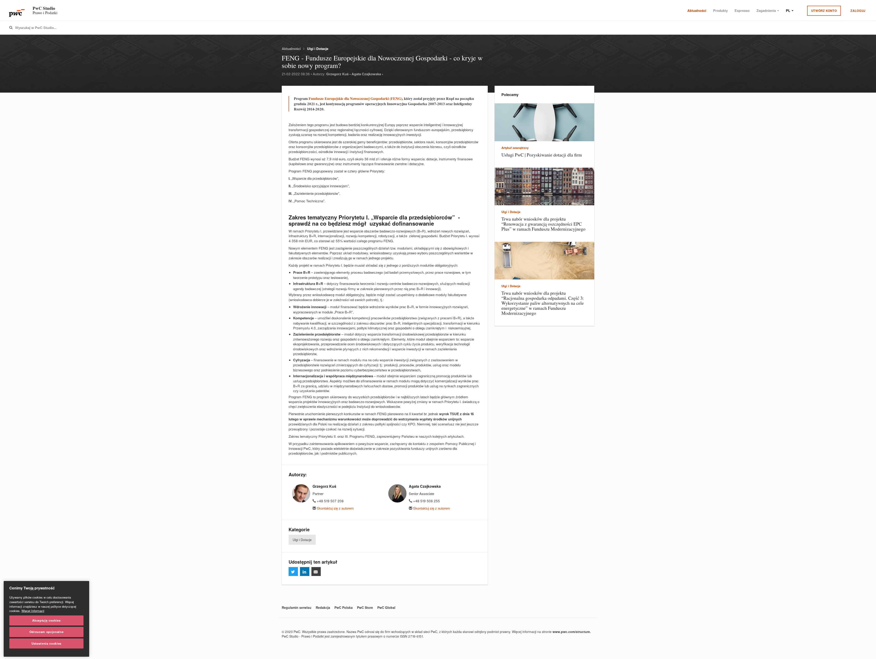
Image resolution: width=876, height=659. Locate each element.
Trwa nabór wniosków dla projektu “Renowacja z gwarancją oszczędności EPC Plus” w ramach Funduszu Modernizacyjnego (543, 224)
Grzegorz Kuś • (338, 73)
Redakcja (323, 607)
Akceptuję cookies (46, 620)
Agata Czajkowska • (367, 73)
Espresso (742, 10)
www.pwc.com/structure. (572, 631)
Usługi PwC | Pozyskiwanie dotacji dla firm (541, 155)
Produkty (720, 10)
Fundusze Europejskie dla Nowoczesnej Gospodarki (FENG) (355, 98)
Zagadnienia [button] (766, 10)
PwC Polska (343, 607)
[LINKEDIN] (304, 571)
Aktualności (696, 10)
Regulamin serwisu (296, 607)
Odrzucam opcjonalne (46, 632)
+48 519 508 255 (426, 500)
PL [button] (788, 10)
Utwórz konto (824, 10)
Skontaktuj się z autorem (335, 508)
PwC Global (386, 607)
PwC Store (365, 607)
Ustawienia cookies (46, 643)
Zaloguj (858, 10)
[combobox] (428, 28)
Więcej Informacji (32, 611)
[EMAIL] (316, 571)
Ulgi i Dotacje (317, 48)
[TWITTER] (293, 571)
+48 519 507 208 (330, 500)
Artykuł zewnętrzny (515, 148)
